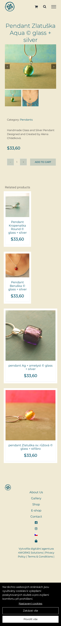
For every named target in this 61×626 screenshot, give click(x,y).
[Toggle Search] (44, 6)
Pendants (26, 119)
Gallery (36, 498)
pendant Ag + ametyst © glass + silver (30, 367)
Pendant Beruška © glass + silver (17, 285)
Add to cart (43, 162)
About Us (36, 492)
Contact (36, 516)
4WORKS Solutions (30, 552)
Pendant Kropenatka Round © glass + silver (17, 227)
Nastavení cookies (30, 603)
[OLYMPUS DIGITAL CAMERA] (30, 66)
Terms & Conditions (40, 556)
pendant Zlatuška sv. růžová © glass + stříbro (30, 447)
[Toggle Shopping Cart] (36, 6)
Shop (36, 504)
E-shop (36, 510)
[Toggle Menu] (54, 6)
